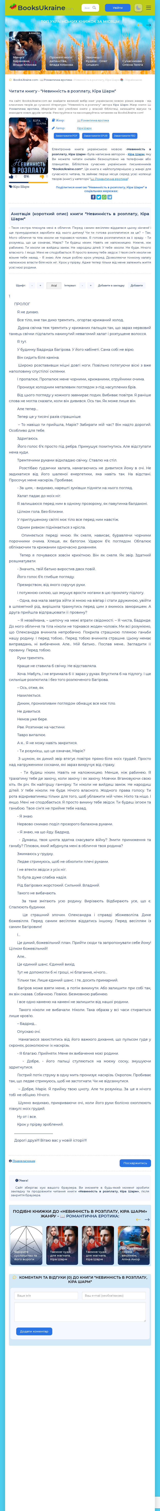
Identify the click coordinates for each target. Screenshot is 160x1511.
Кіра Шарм (120, 104)
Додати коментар (34, 1331)
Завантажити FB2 (124, 135)
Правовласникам (23, 1160)
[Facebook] (93, 197)
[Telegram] (109, 197)
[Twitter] (98, 197)
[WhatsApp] (104, 197)
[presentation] (139, 24)
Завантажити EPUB (96, 135)
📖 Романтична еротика (93, 120)
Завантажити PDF (66, 135)
